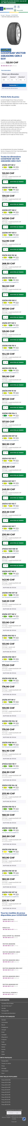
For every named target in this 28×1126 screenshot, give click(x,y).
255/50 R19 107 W (9, 436)
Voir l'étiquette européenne (10, 169)
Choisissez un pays (13, 1112)
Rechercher (13, 85)
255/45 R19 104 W (9, 785)
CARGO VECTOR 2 (8, 919)
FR (25, 4)
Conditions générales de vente (14, 1115)
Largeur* (4, 77)
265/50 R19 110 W (9, 368)
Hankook (3, 1044)
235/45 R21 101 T (9, 481)
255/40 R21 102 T (9, 458)
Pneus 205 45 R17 (5, 1085)
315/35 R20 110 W (9, 255)
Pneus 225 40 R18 (6, 1082)
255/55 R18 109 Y (9, 657)
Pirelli (2, 1032)
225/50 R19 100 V (9, 300)
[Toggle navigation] (1, 9)
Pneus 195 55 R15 (5, 1099)
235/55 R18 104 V (9, 278)
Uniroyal (3, 1029)
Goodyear (4, 1034)
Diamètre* (21, 77)
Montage (3, 1068)
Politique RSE (5, 1010)
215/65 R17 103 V (9, 323)
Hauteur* (13, 77)
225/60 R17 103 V (9, 233)
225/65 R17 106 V (9, 210)
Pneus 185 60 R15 (5, 1104)
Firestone (3, 1039)
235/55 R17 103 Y (9, 571)
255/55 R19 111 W (9, 391)
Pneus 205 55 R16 (5, 1080)
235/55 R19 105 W (9, 678)
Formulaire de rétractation (8, 1013)
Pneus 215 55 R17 (5, 1092)
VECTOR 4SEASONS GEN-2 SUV (12, 968)
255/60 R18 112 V (9, 807)
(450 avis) (14, 65)
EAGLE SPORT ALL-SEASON (11, 936)
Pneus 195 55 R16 (5, 1094)
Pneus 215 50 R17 (5, 1090)
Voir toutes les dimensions (10, 88)
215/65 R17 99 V (8, 165)
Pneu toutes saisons (6, 70)
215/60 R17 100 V (9, 614)
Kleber (3, 1054)
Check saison (4, 1071)
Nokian (3, 1047)
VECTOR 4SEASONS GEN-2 (11, 960)
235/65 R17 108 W (9, 187)
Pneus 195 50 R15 (5, 1102)
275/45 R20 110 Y (9, 764)
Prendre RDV (4, 1061)
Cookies (14, 1119)
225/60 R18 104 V (9, 413)
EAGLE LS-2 (6, 927)
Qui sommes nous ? (6, 1006)
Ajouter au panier (17, 181)
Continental (4, 1022)
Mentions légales (6, 1117)
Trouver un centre (6, 1063)
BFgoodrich (4, 1037)
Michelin (3, 1020)
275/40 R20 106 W (10, 549)
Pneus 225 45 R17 (5, 1087)
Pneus (3, 1066)
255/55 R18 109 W (9, 849)
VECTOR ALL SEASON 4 (10, 992)
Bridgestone (4, 1027)
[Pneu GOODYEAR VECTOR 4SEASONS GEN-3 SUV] (14, 34)
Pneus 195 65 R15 (5, 1097)
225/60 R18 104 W (9, 721)
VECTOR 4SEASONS (9, 944)
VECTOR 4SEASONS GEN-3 (11, 976)
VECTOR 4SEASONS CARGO (11, 952)
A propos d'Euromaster (7, 1003)
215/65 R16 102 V (9, 636)
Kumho (3, 1049)
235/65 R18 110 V (9, 346)
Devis (2, 1073)
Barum (3, 1025)
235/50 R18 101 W (9, 871)
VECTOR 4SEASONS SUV (10, 984)
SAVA (2, 1052)
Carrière (3, 1008)
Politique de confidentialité (18, 1117)
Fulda (2, 1042)
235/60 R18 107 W (9, 593)
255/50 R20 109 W (10, 828)
